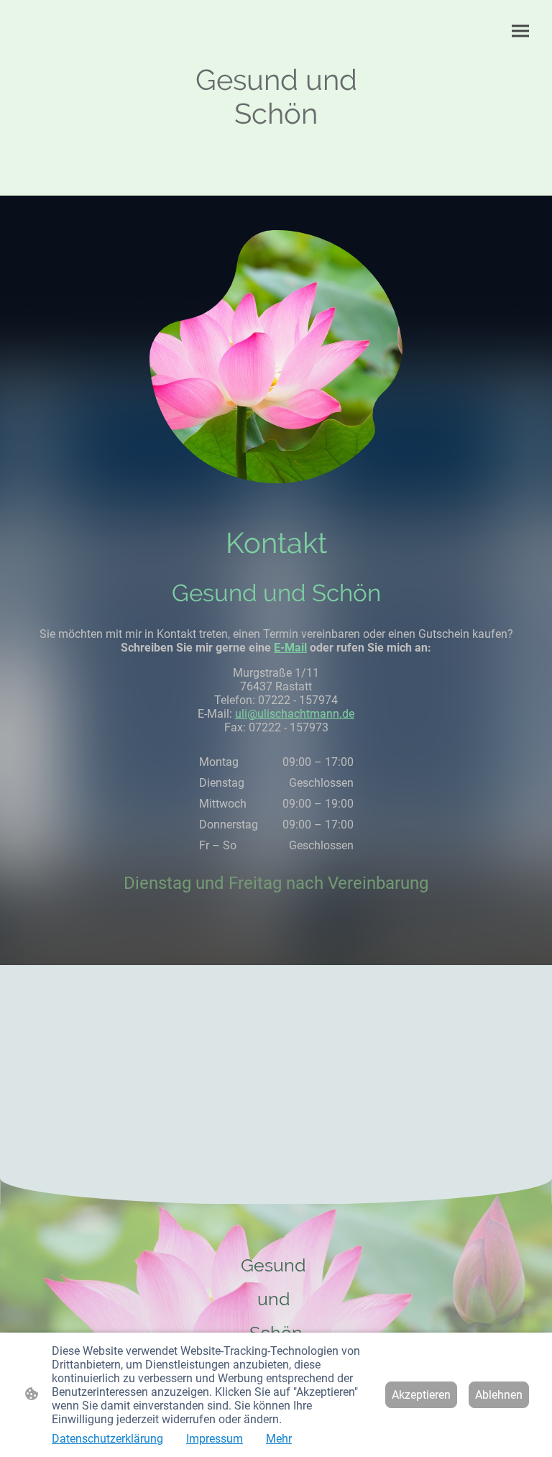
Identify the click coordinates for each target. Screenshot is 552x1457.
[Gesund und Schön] (276, 143)
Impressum (214, 1438)
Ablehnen (499, 1395)
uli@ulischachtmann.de (294, 714)
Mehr (279, 1438)
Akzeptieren (421, 1395)
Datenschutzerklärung (107, 1438)
